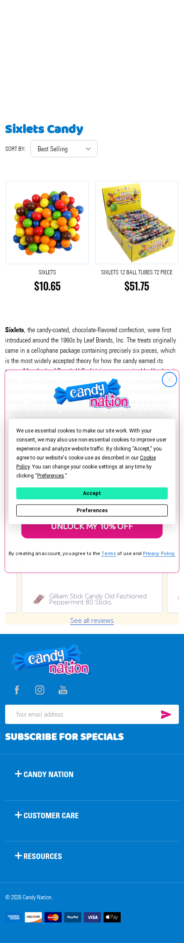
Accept (92, 493)
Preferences (92, 511)
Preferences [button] (50, 476)
